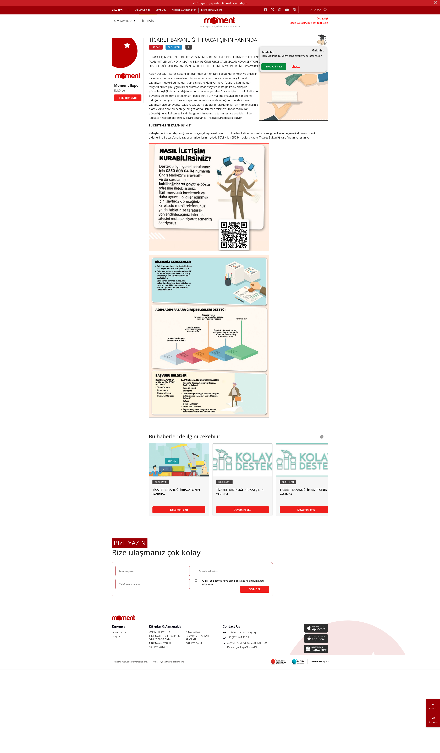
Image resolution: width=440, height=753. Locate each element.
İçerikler (218, 26)
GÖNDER (255, 589)
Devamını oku (179, 510)
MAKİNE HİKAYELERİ (159, 632)
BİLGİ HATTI (233, 26)
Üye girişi (322, 18)
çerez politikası (237, 580)
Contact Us (231, 626)
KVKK (155, 661)
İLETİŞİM (148, 21)
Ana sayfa (205, 26)
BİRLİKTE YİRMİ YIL (159, 647)
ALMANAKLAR (193, 632)
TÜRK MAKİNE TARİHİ (160, 643)
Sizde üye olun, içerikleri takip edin (309, 22)
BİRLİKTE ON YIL (194, 643)
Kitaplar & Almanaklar (184, 9)
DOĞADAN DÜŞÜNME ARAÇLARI (198, 637)
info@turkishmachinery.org (241, 632)
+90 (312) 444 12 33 (238, 637)
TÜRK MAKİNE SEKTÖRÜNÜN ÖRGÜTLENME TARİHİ (164, 637)
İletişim (116, 636)
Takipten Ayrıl (128, 98)
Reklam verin (119, 632)
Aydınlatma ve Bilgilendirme (172, 661)
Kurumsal (119, 626)
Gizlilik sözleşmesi (212, 580)
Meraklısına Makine (211, 9)
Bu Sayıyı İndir (142, 9)
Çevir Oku (161, 9)
